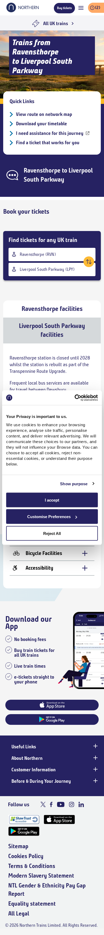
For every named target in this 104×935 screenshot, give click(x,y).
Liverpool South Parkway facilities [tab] (52, 330)
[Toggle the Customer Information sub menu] (95, 769)
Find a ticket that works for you (47, 143)
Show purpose (73, 484)
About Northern (27, 758)
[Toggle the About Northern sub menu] (95, 757)
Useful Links (23, 747)
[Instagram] (71, 804)
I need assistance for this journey (49, 133)
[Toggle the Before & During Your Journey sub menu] (95, 780)
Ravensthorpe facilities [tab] (52, 309)
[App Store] (59, 819)
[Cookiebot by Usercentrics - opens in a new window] (75, 397)
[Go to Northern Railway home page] (22, 11)
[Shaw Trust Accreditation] (23, 819)
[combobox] (52, 254)
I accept (52, 500)
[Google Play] (23, 831)
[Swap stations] (88, 261)
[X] (43, 804)
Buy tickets (64, 8)
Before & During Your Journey (41, 781)
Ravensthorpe (42, 170)
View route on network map (44, 114)
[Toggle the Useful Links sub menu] (95, 746)
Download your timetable (41, 124)
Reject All (52, 533)
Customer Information (33, 770)
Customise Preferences (49, 516)
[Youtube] (61, 804)
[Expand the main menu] (80, 8)
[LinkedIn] (81, 804)
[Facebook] (51, 804)
